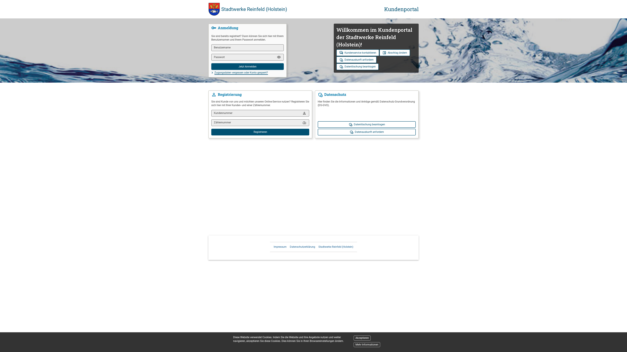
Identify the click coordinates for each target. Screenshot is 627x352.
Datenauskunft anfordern (359, 59)
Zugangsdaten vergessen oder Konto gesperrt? (241, 72)
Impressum (280, 246)
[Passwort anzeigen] (279, 57)
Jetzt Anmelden (248, 66)
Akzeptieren (362, 337)
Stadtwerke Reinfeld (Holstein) (335, 246)
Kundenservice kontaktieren (360, 52)
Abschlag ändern (397, 52)
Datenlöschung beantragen (360, 66)
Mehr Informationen (366, 344)
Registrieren (260, 131)
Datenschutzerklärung (302, 246)
